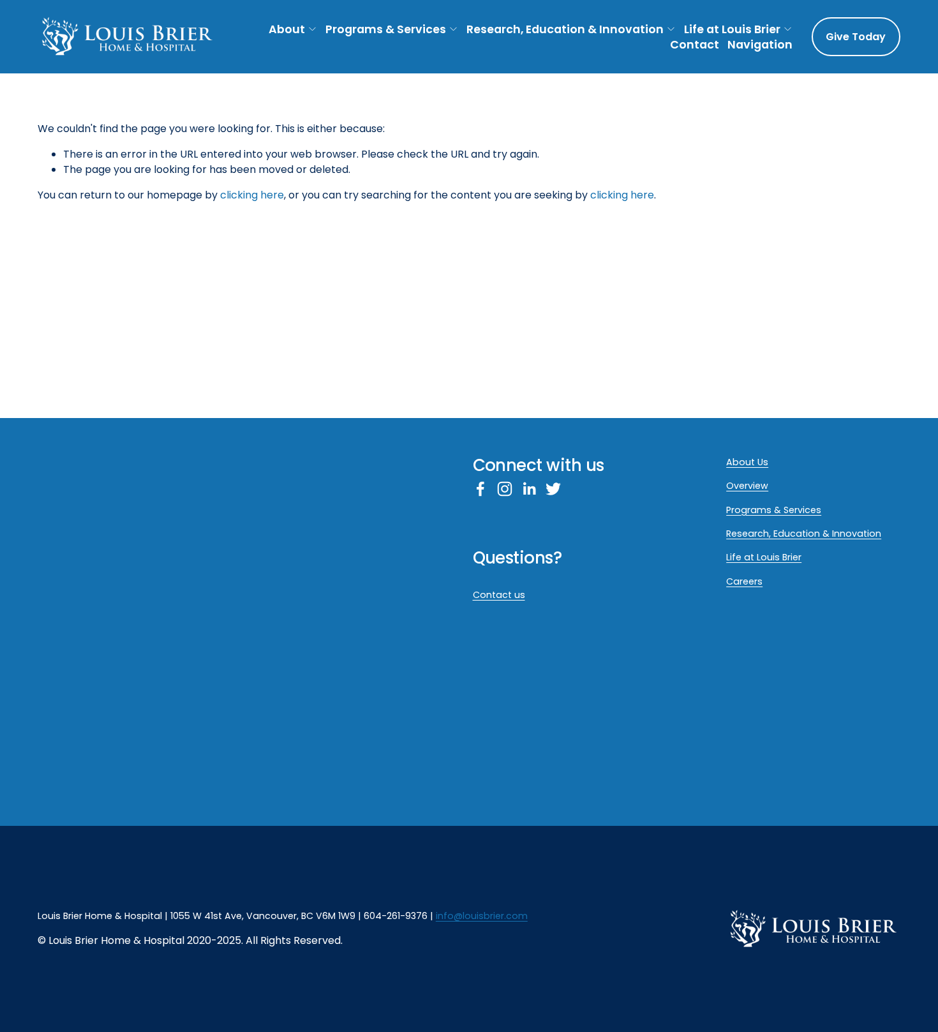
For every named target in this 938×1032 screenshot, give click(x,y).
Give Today (856, 36)
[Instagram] (504, 489)
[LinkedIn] (529, 489)
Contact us (499, 594)
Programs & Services (385, 29)
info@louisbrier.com (482, 915)
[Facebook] (480, 489)
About (287, 29)
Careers (744, 581)
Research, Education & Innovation (565, 29)
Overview (747, 485)
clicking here (252, 195)
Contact (694, 45)
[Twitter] (553, 489)
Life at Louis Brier (732, 29)
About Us (747, 462)
